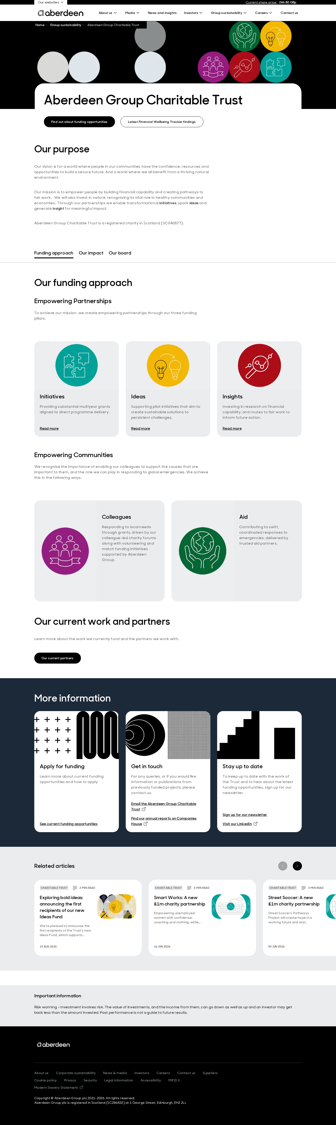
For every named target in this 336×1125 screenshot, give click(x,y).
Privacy (70, 1080)
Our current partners (58, 658)
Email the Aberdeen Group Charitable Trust (163, 806)
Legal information (118, 1080)
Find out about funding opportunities (79, 122)
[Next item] (297, 866)
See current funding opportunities (69, 823)
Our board (120, 253)
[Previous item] (282, 866)
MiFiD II (174, 1080)
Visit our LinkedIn (240, 823)
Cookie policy (45, 1080)
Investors (141, 1073)
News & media (115, 1073)
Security (90, 1080)
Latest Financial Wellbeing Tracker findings (162, 122)
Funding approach (53, 253)
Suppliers (210, 1073)
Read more (49, 428)
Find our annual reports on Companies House (164, 821)
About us (41, 1073)
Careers (163, 1073)
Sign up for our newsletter (245, 814)
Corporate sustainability (76, 1073)
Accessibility (151, 1080)
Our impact (91, 253)
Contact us (186, 1073)
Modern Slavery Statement (58, 1087)
